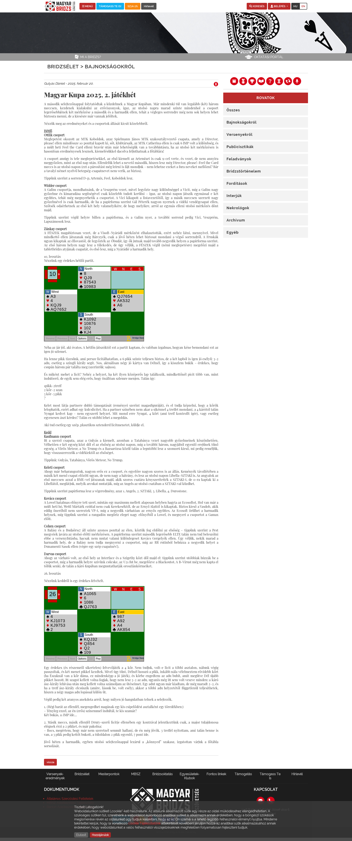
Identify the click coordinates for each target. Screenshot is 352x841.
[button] (257, 6)
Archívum (236, 220)
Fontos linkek (216, 774)
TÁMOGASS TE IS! (110, 6)
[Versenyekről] (252, 81)
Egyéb (233, 232)
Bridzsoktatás (162, 774)
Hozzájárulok (100, 835)
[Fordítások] (288, 81)
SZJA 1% (133, 6)
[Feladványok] (270, 81)
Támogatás (243, 774)
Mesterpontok (108, 774)
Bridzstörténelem (244, 171)
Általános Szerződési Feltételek (70, 799)
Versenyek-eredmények (55, 776)
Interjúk (234, 196)
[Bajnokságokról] (243, 81)
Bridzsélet (82, 774)
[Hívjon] (270, 800)
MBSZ (135, 774)
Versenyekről (240, 134)
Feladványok (239, 159)
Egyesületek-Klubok (189, 776)
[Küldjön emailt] (260, 800)
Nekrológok (238, 208)
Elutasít (81, 835)
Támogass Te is (270, 776)
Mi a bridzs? (90, 57)
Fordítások (237, 183)
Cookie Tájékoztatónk (144, 823)
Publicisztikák (240, 147)
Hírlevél (149, 6)
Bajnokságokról (242, 122)
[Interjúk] (297, 81)
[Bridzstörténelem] (279, 81)
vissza (50, 762)
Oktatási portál (268, 57)
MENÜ (88, 6)
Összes (233, 110)
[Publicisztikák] (261, 81)
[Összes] (234, 81)
